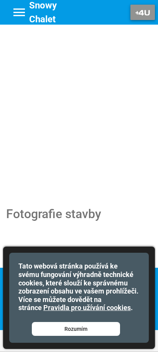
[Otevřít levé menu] (19, 12)
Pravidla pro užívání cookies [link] (87, 308)
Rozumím (75, 329)
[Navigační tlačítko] (142, 12)
